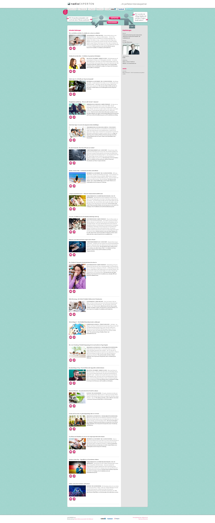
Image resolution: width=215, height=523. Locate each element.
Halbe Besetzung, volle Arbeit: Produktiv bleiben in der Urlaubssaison (85, 299)
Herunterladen (74, 48)
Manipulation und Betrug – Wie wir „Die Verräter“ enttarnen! (83, 101)
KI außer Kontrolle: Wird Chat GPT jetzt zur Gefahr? (82, 147)
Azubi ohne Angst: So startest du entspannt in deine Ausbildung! (84, 124)
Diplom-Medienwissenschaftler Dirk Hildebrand (83, 518)
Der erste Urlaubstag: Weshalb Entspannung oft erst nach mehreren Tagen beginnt (88, 345)
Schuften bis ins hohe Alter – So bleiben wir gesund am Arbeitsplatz (84, 56)
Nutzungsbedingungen (137, 517)
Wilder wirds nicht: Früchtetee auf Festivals (79, 483)
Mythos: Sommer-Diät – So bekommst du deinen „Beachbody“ (83, 170)
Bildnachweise (145, 517)
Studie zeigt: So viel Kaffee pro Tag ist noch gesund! (81, 79)
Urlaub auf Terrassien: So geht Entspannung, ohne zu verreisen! (84, 413)
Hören (70, 48)
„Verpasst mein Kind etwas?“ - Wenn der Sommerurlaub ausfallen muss (86, 193)
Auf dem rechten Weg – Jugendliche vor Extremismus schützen (84, 459)
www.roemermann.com (131, 63)
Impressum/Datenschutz (143, 518)
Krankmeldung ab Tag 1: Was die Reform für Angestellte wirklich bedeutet (86, 367)
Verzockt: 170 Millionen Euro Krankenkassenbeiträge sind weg (84, 216)
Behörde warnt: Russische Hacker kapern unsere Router (82, 239)
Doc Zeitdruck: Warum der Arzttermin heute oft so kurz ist (83, 262)
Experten (115, 18)
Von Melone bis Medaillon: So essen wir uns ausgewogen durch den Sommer (87, 436)
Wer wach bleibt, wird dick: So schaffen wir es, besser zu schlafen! (84, 33)
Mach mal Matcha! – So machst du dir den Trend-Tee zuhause (83, 390)
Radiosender (112, 22)
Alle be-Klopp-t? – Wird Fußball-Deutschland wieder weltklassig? (84, 322)
